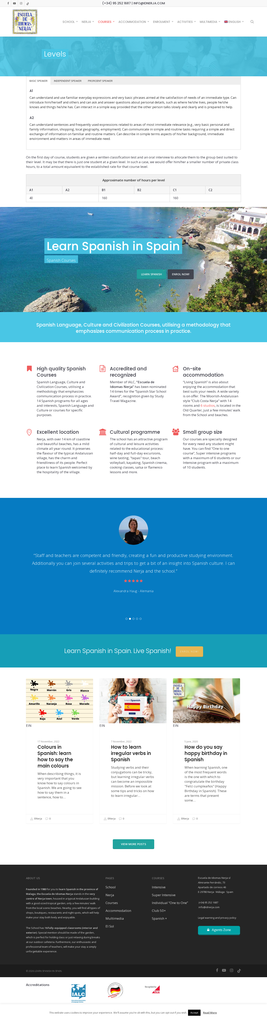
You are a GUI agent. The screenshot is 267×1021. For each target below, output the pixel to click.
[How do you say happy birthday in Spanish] (206, 750)
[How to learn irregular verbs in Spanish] (133, 750)
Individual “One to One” (170, 902)
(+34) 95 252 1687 (208, 902)
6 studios (208, 405)
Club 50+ (159, 910)
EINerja (38, 818)
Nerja (110, 895)
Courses (112, 902)
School (111, 887)
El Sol (110, 926)
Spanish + (159, 918)
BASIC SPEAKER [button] (38, 81)
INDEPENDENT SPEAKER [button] (68, 81)
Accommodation (118, 910)
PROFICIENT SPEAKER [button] (100, 81)
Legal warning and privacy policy (217, 917)
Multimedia (115, 918)
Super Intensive (164, 895)
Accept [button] (194, 1012)
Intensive (159, 887)
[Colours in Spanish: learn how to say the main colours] (59, 750)
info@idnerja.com (209, 907)
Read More (210, 1012)
